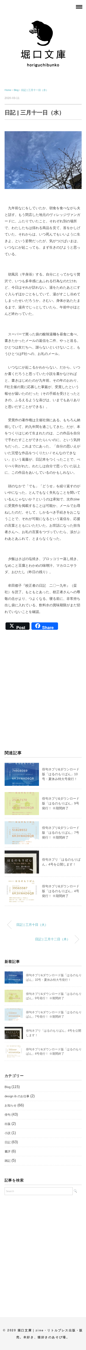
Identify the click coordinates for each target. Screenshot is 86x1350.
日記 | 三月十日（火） (32, 924)
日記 (8, 1142)
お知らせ (11, 1105)
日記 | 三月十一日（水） (34, 90)
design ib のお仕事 (17, 1096)
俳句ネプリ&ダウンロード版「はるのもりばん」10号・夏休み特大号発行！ (60, 774)
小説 (8, 1133)
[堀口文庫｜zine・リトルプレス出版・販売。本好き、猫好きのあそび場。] (43, 19)
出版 (8, 1124)
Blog (8, 1087)
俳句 (8, 1114)
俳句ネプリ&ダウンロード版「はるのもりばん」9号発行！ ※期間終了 (60, 803)
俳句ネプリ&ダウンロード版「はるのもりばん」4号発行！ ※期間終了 (60, 891)
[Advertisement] (43, 693)
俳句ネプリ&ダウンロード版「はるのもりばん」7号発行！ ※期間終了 (60, 832)
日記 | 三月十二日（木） (52, 939)
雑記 (8, 1160)
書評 (8, 1151)
